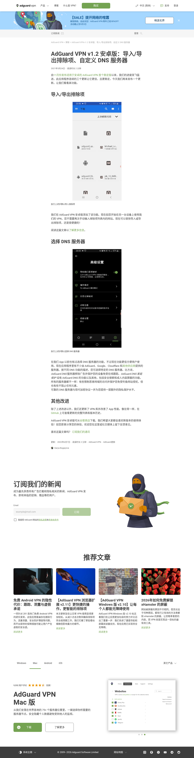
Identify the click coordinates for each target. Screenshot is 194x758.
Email (15, 505)
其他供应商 (129, 365)
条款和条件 (54, 520)
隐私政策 (43, 520)
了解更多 (59, 727)
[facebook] (151, 752)
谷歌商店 (85, 420)
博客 (67, 42)
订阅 (76, 512)
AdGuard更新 (109, 442)
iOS (60, 663)
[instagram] (144, 752)
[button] (179, 20)
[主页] (26, 5)
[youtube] (165, 752)
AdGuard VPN (57, 42)
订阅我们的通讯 (81, 432)
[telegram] (172, 752)
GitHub (55, 413)
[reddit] (179, 752)
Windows (21, 663)
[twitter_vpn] (158, 752)
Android (48, 663)
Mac (35, 663)
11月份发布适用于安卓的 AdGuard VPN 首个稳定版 (82, 75)
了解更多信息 (76, 230)
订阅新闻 (55, 33)
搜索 (136, 33)
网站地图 (118, 752)
